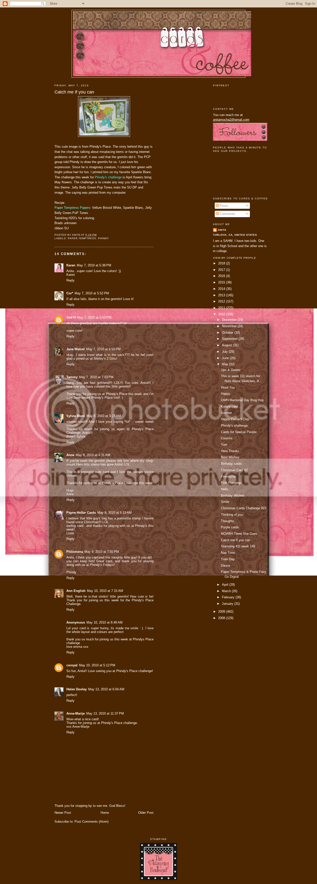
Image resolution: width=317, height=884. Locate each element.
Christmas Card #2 (234, 470)
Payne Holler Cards (81, 512)
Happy (225, 393)
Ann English (75, 591)
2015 (222, 282)
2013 (222, 295)
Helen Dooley (76, 689)
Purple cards (230, 527)
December (230, 320)
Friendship (228, 476)
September (230, 339)
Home (105, 812)
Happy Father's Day (235, 419)
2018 (222, 263)
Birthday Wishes (232, 495)
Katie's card (229, 406)
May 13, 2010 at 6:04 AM (106, 689)
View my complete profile (234, 257)
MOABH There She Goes (239, 533)
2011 (222, 308)
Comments (227, 214)
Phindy (103, 238)
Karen (70, 265)
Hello (224, 489)
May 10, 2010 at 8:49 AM (104, 622)
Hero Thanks (230, 451)
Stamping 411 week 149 (238, 546)
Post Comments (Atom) (91, 821)
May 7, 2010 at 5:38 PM (94, 265)
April (225, 584)
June (226, 358)
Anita (222, 230)
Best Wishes (230, 457)
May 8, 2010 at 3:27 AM (103, 416)
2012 (222, 301)
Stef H (71, 317)
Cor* (69, 293)
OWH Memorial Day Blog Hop (242, 400)
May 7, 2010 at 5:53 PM (94, 317)
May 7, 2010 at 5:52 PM (92, 293)
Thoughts (227, 521)
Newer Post (62, 812)
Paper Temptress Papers (72, 207)
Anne (70, 455)
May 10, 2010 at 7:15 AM (105, 591)
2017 (222, 270)
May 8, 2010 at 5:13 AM (114, 512)
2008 (222, 618)
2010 (222, 314)
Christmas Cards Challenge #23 (243, 508)
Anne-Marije (75, 713)
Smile (225, 502)
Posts (223, 206)
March (227, 591)
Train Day (228, 559)
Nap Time (228, 553)
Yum (224, 444)
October (228, 332)
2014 (222, 289)
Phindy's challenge (108, 177)
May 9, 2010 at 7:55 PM (101, 552)
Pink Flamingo (231, 483)
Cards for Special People (239, 432)
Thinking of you (232, 514)
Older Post (146, 812)
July (225, 351)
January (228, 603)
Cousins (227, 438)
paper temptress (82, 238)
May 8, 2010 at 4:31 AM (93, 455)
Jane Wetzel (75, 349)
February (229, 597)
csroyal (72, 665)
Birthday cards (231, 463)
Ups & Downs (230, 370)
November (230, 326)
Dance (225, 565)
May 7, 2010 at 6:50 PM (103, 349)
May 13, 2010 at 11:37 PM (105, 713)
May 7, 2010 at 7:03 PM (96, 377)
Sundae (226, 413)
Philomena (74, 552)
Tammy (72, 377)
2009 (222, 611)
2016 (222, 276)
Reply (70, 280)
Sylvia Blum (75, 416)
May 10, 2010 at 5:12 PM (97, 665)
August (227, 345)
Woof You (228, 387)
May (225, 364)
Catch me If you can (74, 92)
